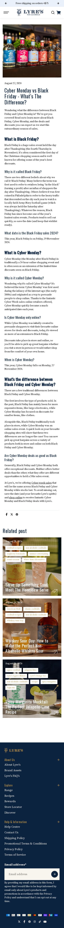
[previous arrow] (6, 3)
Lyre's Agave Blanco (16, 676)
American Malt (13, 609)
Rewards (10, 801)
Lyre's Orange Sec (38, 676)
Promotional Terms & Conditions (25, 843)
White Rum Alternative (34, 559)
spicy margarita (49, 681)
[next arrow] (58, 3)
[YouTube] (45, 922)
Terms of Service (15, 855)
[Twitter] (12, 514)
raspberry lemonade (16, 553)
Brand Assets (12, 770)
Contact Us (11, 832)
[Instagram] (35, 922)
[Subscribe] (54, 874)
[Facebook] (6, 514)
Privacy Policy (13, 849)
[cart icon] (58, 12)
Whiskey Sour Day (15, 620)
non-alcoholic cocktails (36, 548)
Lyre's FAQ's (12, 776)
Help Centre (12, 827)
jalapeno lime (31, 670)
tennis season (13, 559)
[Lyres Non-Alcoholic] (30, 12)
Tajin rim (11, 687)
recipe (35, 681)
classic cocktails (32, 609)
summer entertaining (39, 553)
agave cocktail (13, 670)
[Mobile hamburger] (6, 12)
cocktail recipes (14, 548)
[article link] (56, 591)
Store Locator (13, 807)
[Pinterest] (17, 514)
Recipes (9, 796)
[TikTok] (40, 922)
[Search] (53, 12)
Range (8, 790)
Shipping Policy (14, 838)
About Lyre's (12, 764)
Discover (9, 812)
